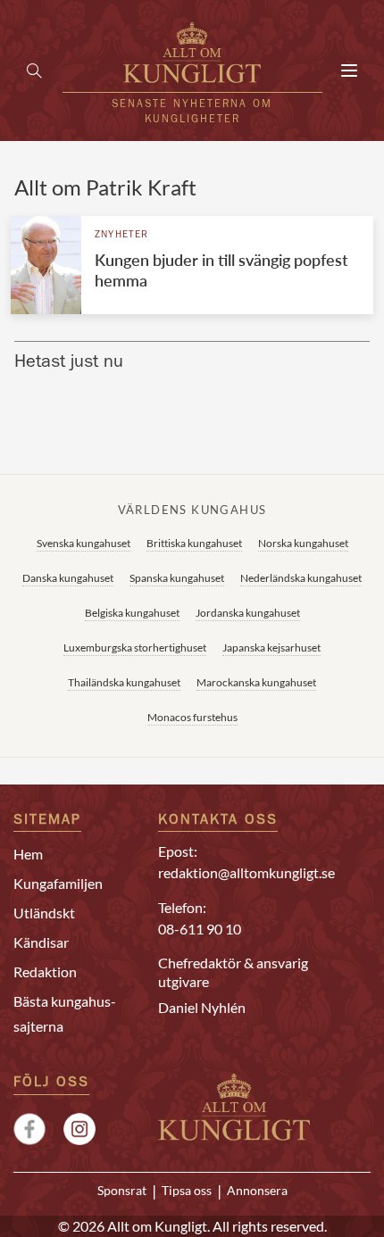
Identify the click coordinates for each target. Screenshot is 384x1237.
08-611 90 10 (199, 928)
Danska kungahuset (67, 578)
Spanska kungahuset (176, 578)
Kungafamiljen (58, 883)
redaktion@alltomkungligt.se (246, 872)
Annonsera (257, 1190)
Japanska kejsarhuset (271, 647)
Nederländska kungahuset (301, 578)
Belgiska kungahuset (132, 612)
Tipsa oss (187, 1190)
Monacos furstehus (192, 717)
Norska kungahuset (303, 543)
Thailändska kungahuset (124, 682)
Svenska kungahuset (83, 543)
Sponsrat (121, 1190)
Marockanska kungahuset (256, 682)
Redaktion (45, 971)
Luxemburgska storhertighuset (134, 647)
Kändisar (41, 942)
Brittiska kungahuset (194, 543)
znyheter (122, 235)
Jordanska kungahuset (248, 612)
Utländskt (44, 912)
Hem (28, 853)
